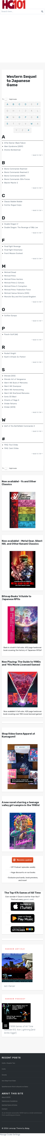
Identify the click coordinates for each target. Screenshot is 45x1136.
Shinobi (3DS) (9, 376)
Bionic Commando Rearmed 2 (16, 172)
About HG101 (6, 1097)
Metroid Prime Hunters (13, 279)
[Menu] (5, 1025)
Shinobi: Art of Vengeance (15, 379)
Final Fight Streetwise (13, 250)
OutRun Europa (10, 316)
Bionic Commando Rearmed (15, 169)
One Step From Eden (9, 1081)
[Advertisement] (22, 38)
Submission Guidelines (10, 1101)
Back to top (37, 155)
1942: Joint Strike (11, 448)
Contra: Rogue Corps (12, 205)
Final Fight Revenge (12, 246)
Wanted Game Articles (9, 1105)
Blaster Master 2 (11, 183)
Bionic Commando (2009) (14, 176)
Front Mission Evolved (13, 253)
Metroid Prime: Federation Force (17, 290)
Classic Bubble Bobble (13, 201)
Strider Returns (10, 404)
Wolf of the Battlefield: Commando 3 (19, 426)
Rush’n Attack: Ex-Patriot (15, 357)
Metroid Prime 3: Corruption (15, 286)
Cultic (4, 1069)
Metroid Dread (10, 272)
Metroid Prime (10, 276)
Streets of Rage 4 (11, 400)
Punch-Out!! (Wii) (11, 334)
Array (27, 1128)
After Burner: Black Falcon (15, 143)
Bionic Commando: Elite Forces (17, 179)
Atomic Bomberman (12, 150)
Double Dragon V (11, 224)
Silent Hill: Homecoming (14, 390)
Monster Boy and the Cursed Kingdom (20, 297)
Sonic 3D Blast (10, 397)
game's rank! (28, 899)
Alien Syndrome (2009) (13, 146)
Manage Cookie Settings (10, 1134)
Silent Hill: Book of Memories (16, 383)
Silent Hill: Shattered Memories (16, 393)
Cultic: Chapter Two (8, 1063)
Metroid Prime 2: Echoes (14, 283)
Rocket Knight (10, 353)
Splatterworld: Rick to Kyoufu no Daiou (15, 1086)
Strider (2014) (9, 407)
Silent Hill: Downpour (12, 386)
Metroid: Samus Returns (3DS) (16, 293)
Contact (4, 1109)
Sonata (4, 1075)
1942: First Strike (11, 445)
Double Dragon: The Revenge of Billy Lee (21, 227)
